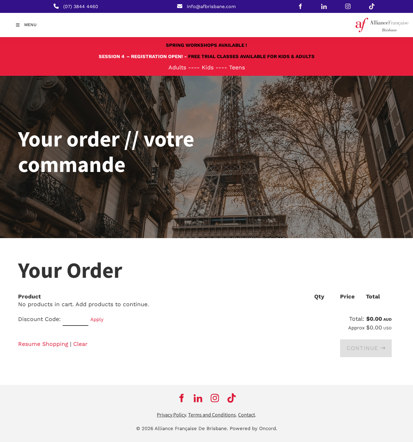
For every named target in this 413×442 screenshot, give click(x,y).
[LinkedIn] (324, 6)
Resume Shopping (43, 344)
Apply (97, 319)
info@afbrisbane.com (211, 6)
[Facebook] (300, 6)
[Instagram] (347, 6)
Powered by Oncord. (253, 428)
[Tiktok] (371, 6)
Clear (80, 344)
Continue (363, 348)
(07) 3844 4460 (80, 6)
